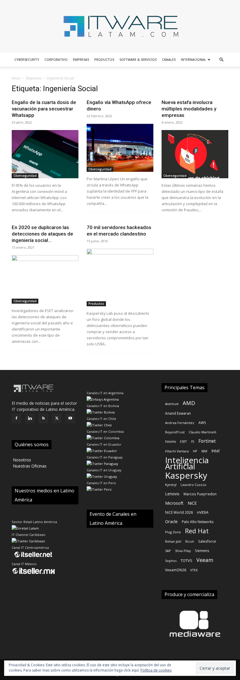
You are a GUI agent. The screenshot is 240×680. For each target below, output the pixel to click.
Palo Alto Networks (198, 521)
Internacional (193, 59)
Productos (104, 59)
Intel (215, 451)
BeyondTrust (175, 432)
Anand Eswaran (178, 413)
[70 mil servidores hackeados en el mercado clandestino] (120, 277)
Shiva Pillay (183, 551)
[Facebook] (16, 418)
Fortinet (207, 441)
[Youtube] (70, 418)
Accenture (172, 404)
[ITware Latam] (120, 26)
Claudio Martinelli (202, 432)
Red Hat (197, 531)
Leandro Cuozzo (193, 484)
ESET (183, 441)
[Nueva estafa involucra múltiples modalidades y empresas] (195, 154)
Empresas (81, 59)
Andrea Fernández (179, 423)
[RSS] (43, 418)
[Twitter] (56, 418)
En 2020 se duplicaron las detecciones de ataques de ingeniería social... (42, 233)
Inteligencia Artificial (187, 463)
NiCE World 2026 (179, 512)
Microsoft (174, 503)
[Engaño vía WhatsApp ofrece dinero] (120, 148)
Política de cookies (156, 670)
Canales (169, 59)
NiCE (192, 503)
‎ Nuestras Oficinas (29, 466)
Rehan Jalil (173, 541)
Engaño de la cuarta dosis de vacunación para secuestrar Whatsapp (44, 108)
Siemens (202, 550)
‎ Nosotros (21, 460)
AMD (189, 403)
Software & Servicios (138, 59)
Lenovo (172, 493)
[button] (221, 60)
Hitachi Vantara (177, 451)
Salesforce (207, 541)
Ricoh (189, 541)
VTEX (194, 570)
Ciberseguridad (25, 176)
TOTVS (186, 560)
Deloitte (170, 442)
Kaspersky (186, 475)
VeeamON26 (175, 569)
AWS (202, 422)
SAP (168, 551)
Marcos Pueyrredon (200, 494)
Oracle (171, 521)
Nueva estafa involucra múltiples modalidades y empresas (189, 108)
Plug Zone (173, 532)
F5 (192, 442)
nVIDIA (202, 512)
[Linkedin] (30, 418)
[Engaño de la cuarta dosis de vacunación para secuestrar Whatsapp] (45, 154)
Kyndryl (170, 484)
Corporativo (56, 59)
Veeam (204, 560)
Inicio (16, 78)
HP (195, 451)
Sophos (170, 560)
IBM (204, 451)
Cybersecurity (26, 59)
